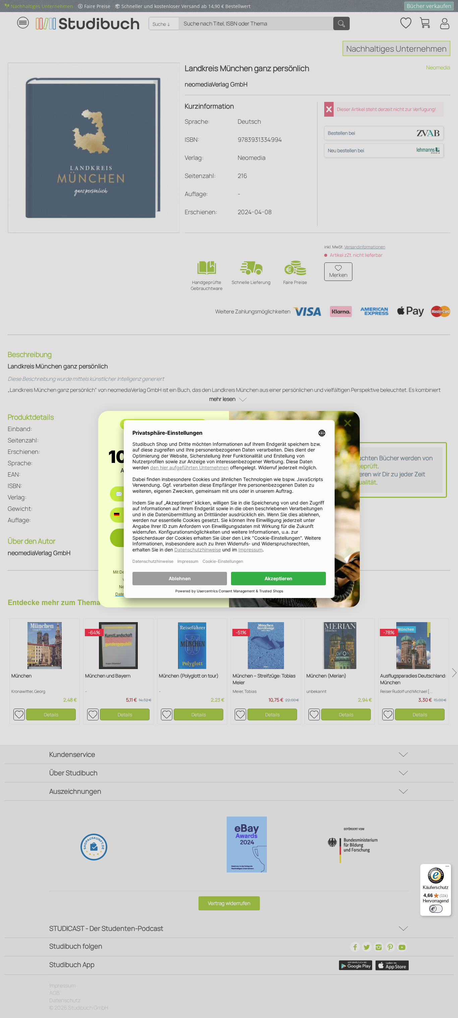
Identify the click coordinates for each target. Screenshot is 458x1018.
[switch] (436, 909)
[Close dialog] (347, 423)
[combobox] (121, 515)
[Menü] (447, 868)
